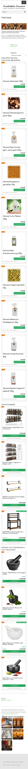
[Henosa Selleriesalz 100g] (14, 71)
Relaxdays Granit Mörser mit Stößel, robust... (12, 608)
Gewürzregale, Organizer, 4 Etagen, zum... (12, 463)
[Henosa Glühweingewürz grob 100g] (14, 103)
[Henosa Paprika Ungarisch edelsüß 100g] (14, 378)
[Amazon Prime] (23, 576)
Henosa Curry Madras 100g (12, 217)
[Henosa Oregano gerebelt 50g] (14, 275)
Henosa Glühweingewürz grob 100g (13, 114)
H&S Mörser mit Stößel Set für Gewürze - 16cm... (13, 678)
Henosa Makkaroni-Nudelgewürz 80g (11, 320)
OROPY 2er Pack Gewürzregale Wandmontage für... (13, 497)
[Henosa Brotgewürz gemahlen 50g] (14, 172)
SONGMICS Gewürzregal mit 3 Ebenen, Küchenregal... (13, 532)
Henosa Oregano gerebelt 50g (14, 286)
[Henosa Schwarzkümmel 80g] (14, 344)
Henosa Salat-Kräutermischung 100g (12, 251)
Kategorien (14, 53)
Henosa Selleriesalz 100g (13, 81)
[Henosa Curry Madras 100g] (14, 206)
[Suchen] (24, 2)
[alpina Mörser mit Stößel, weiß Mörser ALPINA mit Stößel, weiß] (14, 633)
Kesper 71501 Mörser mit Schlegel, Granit (14, 573)
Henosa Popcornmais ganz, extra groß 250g (12, 148)
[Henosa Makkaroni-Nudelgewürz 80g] (14, 310)
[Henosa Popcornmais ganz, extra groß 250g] (14, 137)
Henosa (5, 35)
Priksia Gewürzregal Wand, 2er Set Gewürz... (13, 428)
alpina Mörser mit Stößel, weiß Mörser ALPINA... (13, 643)
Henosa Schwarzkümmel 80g (13, 355)
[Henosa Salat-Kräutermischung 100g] (14, 241)
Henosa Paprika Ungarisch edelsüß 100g (14, 389)
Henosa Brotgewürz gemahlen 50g (11, 183)
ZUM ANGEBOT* (20, 86)
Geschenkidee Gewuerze (14, 6)
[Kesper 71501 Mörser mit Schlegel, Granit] (14, 562)
